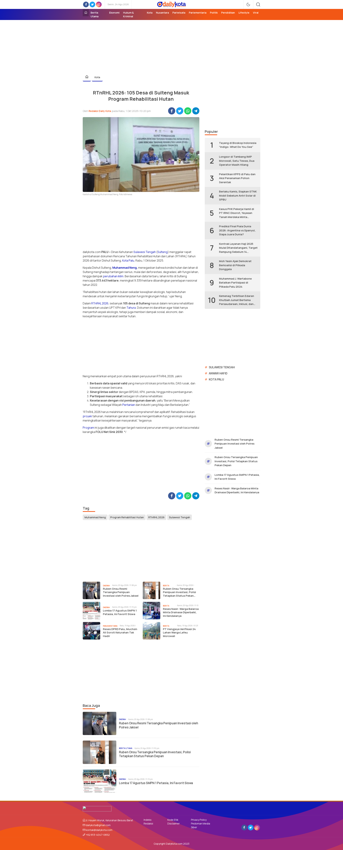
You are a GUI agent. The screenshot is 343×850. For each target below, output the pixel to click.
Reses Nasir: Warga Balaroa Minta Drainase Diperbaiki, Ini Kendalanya (181, 612)
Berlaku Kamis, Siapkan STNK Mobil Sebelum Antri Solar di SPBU (238, 195)
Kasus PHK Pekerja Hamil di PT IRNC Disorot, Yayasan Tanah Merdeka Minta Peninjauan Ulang (236, 213)
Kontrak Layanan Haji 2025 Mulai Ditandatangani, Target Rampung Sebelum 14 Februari (238, 248)
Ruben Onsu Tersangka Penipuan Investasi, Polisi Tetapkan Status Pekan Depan (179, 592)
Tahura (131, 308)
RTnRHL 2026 (99, 303)
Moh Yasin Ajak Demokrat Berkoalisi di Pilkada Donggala (235, 265)
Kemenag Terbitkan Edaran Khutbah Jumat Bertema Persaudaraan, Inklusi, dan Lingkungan (236, 300)
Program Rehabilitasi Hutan (127, 517)
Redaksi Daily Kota (100, 111)
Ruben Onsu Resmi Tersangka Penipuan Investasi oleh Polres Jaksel (120, 592)
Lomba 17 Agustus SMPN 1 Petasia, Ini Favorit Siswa (120, 612)
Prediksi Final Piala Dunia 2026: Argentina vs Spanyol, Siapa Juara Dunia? (237, 230)
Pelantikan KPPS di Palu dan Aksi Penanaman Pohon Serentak (237, 178)
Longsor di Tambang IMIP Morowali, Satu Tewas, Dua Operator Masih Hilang (236, 161)
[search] (258, 4)
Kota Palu (128, 260)
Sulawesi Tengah (144, 252)
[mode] (248, 4)
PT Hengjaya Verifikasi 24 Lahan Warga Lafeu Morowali (179, 632)
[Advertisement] (171, 45)
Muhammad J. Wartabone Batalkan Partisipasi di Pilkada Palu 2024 (235, 283)
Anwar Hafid (218, 373)
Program (88, 428)
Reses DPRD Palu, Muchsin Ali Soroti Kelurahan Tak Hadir (120, 632)
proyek (87, 416)
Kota (97, 77)
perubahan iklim (113, 276)
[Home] (86, 12)
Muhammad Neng (124, 268)
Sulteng (162, 252)
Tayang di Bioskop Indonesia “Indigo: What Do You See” (237, 145)
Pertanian (128, 405)
